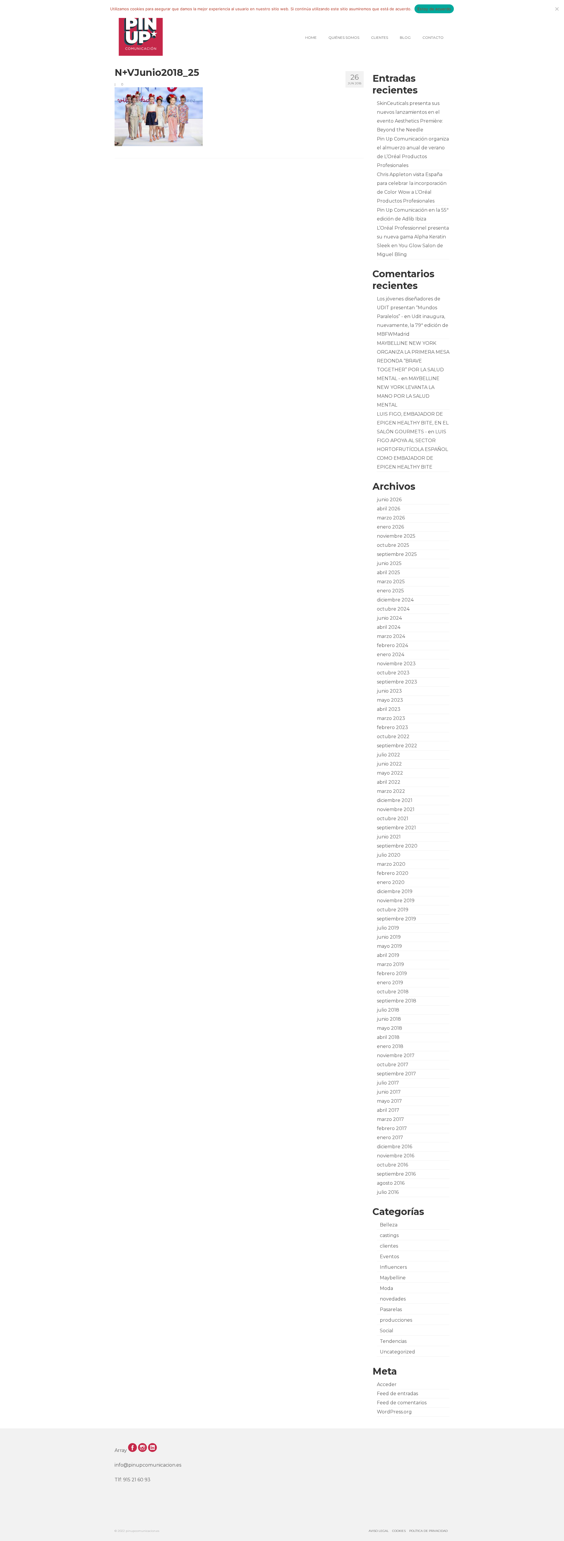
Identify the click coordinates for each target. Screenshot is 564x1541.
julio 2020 (388, 855)
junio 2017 (389, 1092)
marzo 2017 (390, 1119)
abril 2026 (388, 509)
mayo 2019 (389, 946)
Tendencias (393, 1341)
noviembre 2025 (396, 536)
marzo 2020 (391, 864)
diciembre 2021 (394, 800)
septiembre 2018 (396, 1001)
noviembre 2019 (395, 900)
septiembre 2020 (397, 846)
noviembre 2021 (395, 809)
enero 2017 (390, 1137)
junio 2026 (389, 499)
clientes (389, 1246)
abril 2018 (388, 1037)
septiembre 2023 (397, 682)
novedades (393, 1299)
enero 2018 (390, 1046)
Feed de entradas (397, 1393)
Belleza (388, 1225)
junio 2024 (389, 618)
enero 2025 (390, 591)
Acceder (387, 1384)
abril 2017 (388, 1110)
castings (389, 1235)
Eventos (389, 1256)
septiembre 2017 (396, 1074)
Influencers (393, 1267)
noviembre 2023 (396, 663)
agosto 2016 (390, 1183)
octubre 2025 (393, 545)
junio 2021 (389, 837)
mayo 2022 (390, 773)
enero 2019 (390, 982)
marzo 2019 (390, 964)
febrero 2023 (392, 727)
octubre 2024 (393, 609)
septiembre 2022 (397, 745)
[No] (557, 9)
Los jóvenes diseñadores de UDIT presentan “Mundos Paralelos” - (408, 307)
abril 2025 (388, 572)
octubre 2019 (392, 909)
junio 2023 (389, 691)
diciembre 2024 (395, 600)
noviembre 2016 (395, 1156)
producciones (396, 1320)
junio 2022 (389, 764)
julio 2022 (388, 755)
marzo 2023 (391, 718)
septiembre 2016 (396, 1174)
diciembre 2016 (394, 1146)
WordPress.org (394, 1412)
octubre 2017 (392, 1064)
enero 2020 (390, 882)
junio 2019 (389, 937)
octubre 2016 (392, 1165)
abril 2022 (388, 782)
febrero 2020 (392, 873)
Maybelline (393, 1278)
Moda (386, 1288)
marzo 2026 (391, 518)
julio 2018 (388, 1010)
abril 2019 (388, 955)
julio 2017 (388, 1083)
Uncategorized (397, 1352)
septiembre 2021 (396, 827)
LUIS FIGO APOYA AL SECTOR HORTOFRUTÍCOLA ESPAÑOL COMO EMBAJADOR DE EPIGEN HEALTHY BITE (412, 449)
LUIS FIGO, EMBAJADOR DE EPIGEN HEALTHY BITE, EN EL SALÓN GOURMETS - (413, 422)
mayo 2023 (390, 700)
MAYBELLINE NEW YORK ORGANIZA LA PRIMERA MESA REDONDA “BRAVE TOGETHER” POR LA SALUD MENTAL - (413, 360)
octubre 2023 (393, 673)
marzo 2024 (391, 636)
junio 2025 (389, 563)
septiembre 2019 (396, 919)
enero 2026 (390, 527)
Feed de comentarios (402, 1402)
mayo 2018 (389, 1028)
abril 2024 (388, 627)
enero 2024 (390, 654)
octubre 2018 (393, 992)
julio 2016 (388, 1192)
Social (386, 1330)
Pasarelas (391, 1309)
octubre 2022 (393, 736)
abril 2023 (388, 709)
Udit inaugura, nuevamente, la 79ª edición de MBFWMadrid (412, 325)
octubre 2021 (392, 818)
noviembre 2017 (395, 1055)
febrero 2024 (392, 645)
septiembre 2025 (397, 554)
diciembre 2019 (394, 891)
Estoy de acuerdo (434, 8)
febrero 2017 (392, 1128)
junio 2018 (389, 1019)
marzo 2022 (391, 791)
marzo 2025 (391, 581)
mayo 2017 (389, 1101)
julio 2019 (388, 928)
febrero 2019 (392, 973)
